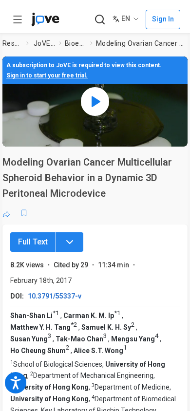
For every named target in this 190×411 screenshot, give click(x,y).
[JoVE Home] (45, 19)
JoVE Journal (44, 43)
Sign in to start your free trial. (47, 75)
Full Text (33, 241)
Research (12, 43)
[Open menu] (17, 19)
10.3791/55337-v (54, 296)
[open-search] (100, 20)
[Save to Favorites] (24, 213)
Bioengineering (75, 43)
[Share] (6, 213)
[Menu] (69, 242)
